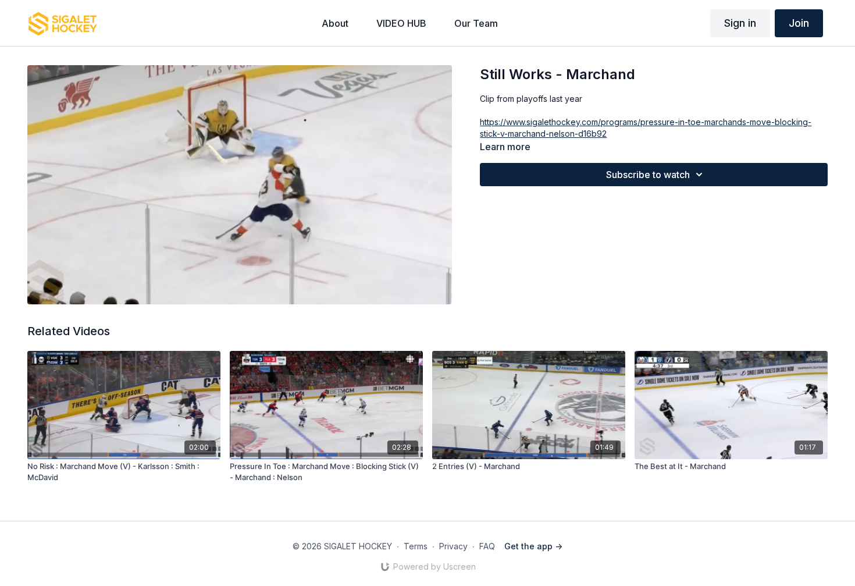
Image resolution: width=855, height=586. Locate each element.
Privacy (453, 546)
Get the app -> (533, 546)
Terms (416, 546)
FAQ (487, 546)
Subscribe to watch (648, 174)
